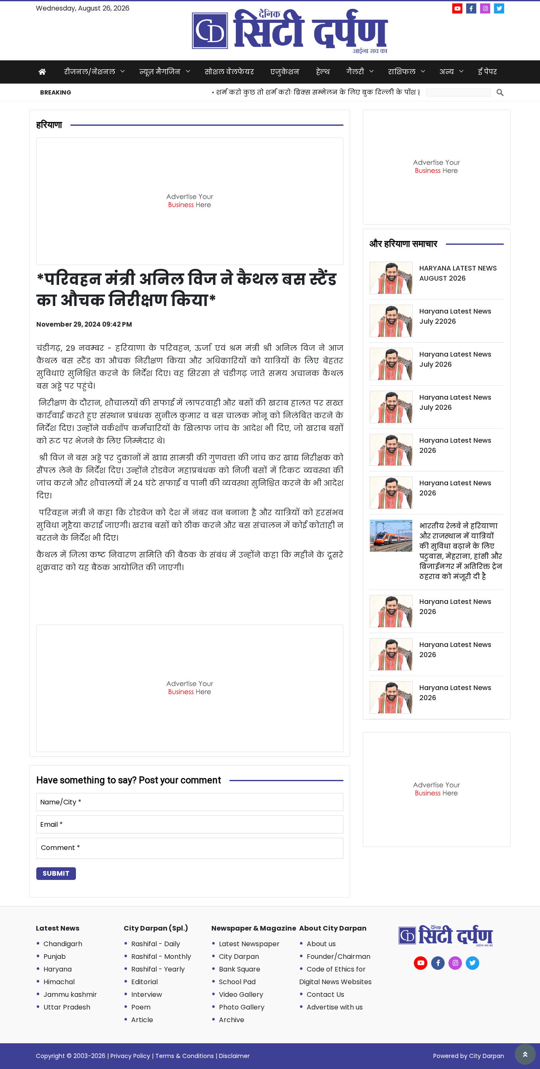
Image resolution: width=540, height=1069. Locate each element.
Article (142, 1020)
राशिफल (402, 72)
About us (321, 944)
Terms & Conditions (184, 1056)
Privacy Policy (130, 1056)
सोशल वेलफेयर (229, 72)
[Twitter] (499, 8)
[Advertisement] (190, 201)
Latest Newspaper (249, 944)
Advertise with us (335, 1007)
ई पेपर (487, 72)
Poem (141, 1007)
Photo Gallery (242, 1007)
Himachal (59, 982)
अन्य (447, 72)
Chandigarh (62, 944)
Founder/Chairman (338, 956)
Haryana (57, 969)
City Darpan (239, 956)
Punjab (54, 956)
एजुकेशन (285, 72)
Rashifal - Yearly (158, 969)
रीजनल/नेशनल (89, 72)
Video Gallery (241, 994)
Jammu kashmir (70, 994)
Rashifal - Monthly (161, 956)
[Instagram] (485, 8)
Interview (146, 994)
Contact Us (325, 994)
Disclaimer (234, 1056)
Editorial (144, 982)
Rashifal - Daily (155, 944)
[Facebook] (471, 8)
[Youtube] (457, 8)
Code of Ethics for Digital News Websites (335, 975)
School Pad (237, 982)
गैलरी (355, 72)
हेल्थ (323, 72)
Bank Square (239, 969)
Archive (231, 1020)
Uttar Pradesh (66, 1007)
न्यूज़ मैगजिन (160, 72)
